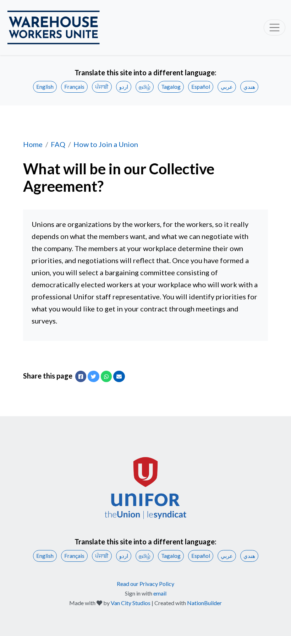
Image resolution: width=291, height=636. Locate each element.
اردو (123, 86)
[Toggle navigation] (274, 28)
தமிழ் (144, 86)
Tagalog (171, 86)
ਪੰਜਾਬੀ (102, 86)
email (159, 593)
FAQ (58, 144)
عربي (227, 86)
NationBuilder (204, 602)
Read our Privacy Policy (145, 583)
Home (33, 144)
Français (74, 86)
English (45, 86)
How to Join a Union (105, 144)
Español (200, 86)
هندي (249, 86)
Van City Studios (130, 602)
